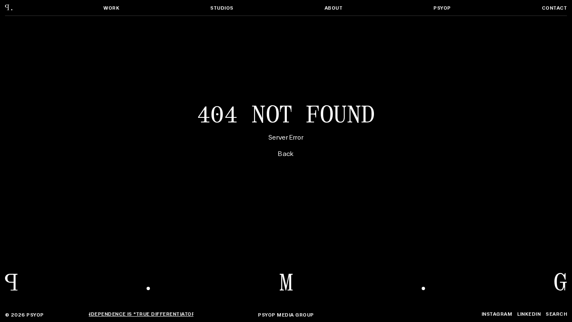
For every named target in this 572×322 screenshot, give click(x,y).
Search (556, 314)
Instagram (497, 314)
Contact (554, 7)
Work (111, 7)
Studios (221, 7)
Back (286, 153)
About (334, 7)
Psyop (442, 7)
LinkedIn (529, 314)
